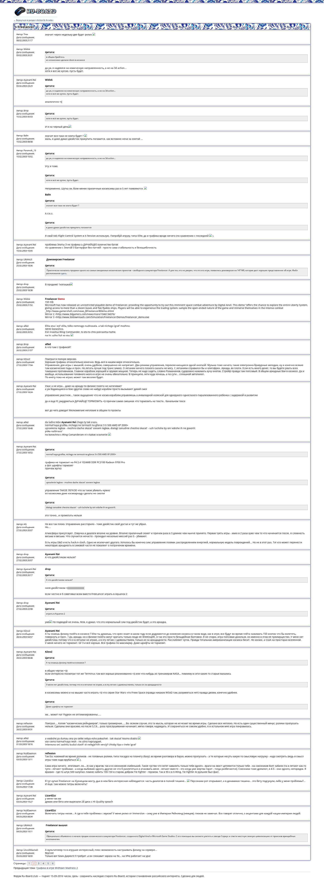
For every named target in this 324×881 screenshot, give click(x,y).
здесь (63, 273)
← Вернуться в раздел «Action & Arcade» (33, 20)
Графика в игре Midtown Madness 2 (57, 868)
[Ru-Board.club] (35, 15)
